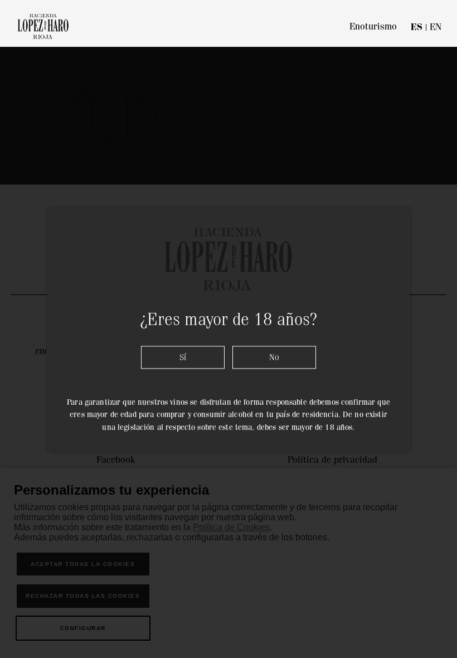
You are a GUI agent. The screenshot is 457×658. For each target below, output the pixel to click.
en (435, 26)
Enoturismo (373, 26)
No (274, 357)
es (416, 27)
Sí (182, 357)
